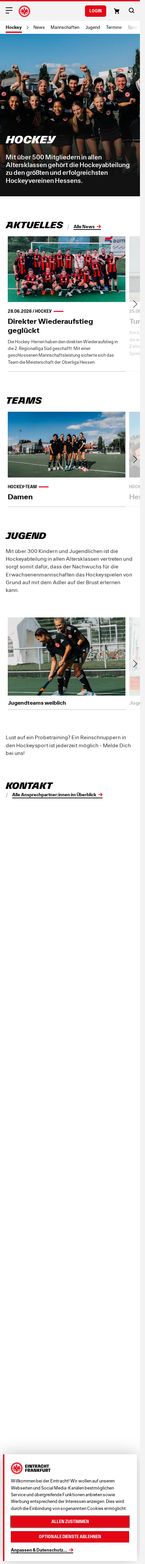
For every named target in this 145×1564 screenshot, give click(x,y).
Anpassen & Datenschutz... (39, 1550)
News (39, 27)
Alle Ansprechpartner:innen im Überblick (54, 794)
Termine (114, 27)
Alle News (84, 226)
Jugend (92, 27)
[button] (131, 10)
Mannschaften (65, 27)
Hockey (14, 27)
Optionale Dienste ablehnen (70, 1536)
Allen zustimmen (70, 1521)
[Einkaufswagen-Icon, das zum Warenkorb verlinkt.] (116, 11)
